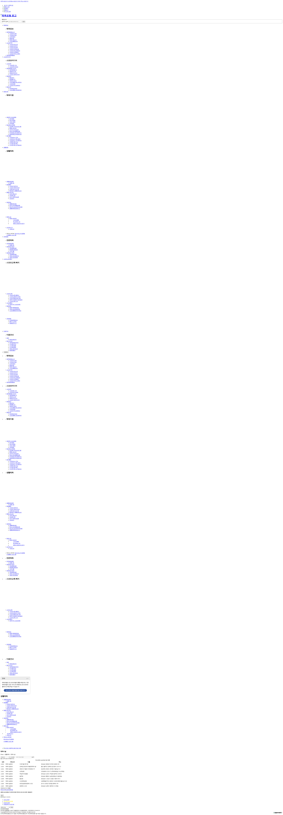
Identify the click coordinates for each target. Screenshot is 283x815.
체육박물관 (12, 350)
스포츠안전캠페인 (14, 52)
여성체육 (11, 123)
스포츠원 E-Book (13, 66)
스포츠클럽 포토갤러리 (15, 90)
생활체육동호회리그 (14, 208)
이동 (12, 807)
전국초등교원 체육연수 (15, 132)
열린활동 (8, 136)
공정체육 (8, 318)
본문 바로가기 (4, 1)
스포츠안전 (9, 43)
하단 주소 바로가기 (23, 1)
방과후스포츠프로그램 (15, 126)
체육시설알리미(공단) (18, 223)
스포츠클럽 (16, 220)
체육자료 (11, 38)
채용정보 (8, 306)
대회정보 (8, 202)
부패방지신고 (13, 323)
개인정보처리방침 (8, 801)
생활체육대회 (13, 204)
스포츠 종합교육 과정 (15, 298)
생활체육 (6, 147)
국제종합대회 (13, 254)
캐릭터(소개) (12, 71)
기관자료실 (12, 36)
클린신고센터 (13, 321)
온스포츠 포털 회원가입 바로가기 (15, 690)
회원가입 (10, 5)
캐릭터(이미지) (13, 73)
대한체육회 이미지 (11, 68)
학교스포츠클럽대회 (14, 131)
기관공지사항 (13, 33)
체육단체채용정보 (14, 307)
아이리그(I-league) (14, 129)
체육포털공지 (13, 339)
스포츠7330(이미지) (14, 74)
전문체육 (6, 236)
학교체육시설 (16, 221)
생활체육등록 (10, 181)
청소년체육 (12, 120)
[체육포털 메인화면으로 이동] (9, 15)
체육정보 (6, 25)
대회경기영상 (13, 80)
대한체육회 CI (13, 70)
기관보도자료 (13, 35)
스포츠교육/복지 (8, 259)
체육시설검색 (13, 218)
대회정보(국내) (10, 246)
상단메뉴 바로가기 (13, 1)
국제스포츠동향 (13, 257)
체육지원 (6, 91)
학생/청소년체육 (10, 125)
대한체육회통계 (10, 55)
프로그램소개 (13, 194)
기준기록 (11, 251)
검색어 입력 (5, 21)
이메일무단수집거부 (9, 804)
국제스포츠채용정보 (14, 309)
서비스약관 (6, 799)
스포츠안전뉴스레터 (14, 53)
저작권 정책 (7, 802)
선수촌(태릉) (12, 345)
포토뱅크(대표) (13, 88)
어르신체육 (12, 122)
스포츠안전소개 (13, 44)
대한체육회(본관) (13, 342)
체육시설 (8, 217)
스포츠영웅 (12, 84)
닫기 (27, 678)
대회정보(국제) (10, 252)
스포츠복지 (9, 303)
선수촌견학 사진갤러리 (15, 145)
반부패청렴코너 (13, 320)
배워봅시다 (12, 79)
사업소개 (11, 229)
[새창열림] (6, 7)
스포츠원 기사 (13, 65)
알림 (7, 338)
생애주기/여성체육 (11, 117)
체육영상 (8, 76)
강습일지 (11, 198)
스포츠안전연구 (13, 46)
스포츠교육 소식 (13, 301)
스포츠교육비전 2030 (14, 296)
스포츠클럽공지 (13, 41)
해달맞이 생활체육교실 (15, 190)
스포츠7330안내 (13, 186)
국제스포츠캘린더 (14, 256)
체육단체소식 (13, 39)
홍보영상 (11, 77)
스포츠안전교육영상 (14, 50)
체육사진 (8, 87)
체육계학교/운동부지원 (15, 134)
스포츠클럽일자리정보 (15, 310)
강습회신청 (12, 195)
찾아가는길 (9, 341)
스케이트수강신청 (14, 189)
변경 (9, 788)
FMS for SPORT (10, 233)
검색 (24, 21)
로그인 (6, 5)
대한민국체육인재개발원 (15, 299)
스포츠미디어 (7, 57)
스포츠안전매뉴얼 (14, 49)
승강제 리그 (9, 227)
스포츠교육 (9, 293)
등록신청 (11, 183)
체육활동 (8, 184)
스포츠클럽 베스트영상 (15, 82)
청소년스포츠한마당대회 (15, 207)
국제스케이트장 (13, 349)
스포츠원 (8, 63)
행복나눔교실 (13, 128)
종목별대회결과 (13, 249)
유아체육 (11, 118)
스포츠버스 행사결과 (14, 139)
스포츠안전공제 (13, 47)
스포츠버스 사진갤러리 (15, 140)
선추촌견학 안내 (13, 142)
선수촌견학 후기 (13, 143)
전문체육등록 (10, 243)
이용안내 (6, 331)
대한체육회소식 (10, 32)
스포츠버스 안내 (13, 137)
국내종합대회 (13, 248)
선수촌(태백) (12, 347)
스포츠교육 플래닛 (14, 295)
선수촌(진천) (12, 344)
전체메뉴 (6, 352)
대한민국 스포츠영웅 (14, 304)
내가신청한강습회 (14, 197)
